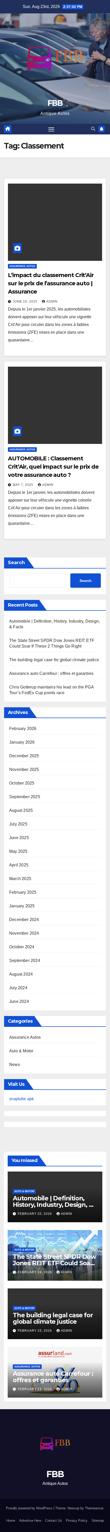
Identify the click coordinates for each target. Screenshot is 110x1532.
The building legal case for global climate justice (54, 660)
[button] (93, 129)
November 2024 (24, 933)
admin (52, 301)
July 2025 (18, 824)
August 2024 (21, 974)
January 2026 (22, 742)
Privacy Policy (76, 1520)
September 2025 (24, 797)
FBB (55, 103)
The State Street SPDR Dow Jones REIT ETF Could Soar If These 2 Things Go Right (54, 1263)
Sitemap (98, 1520)
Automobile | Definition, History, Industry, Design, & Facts (53, 1204)
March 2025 (20, 878)
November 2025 (24, 769)
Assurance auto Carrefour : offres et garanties (51, 673)
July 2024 (18, 988)
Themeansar (94, 1508)
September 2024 (24, 960)
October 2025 (21, 783)
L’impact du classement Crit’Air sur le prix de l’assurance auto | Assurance (51, 283)
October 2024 (21, 947)
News (14, 1064)
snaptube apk (21, 1099)
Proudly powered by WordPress (29, 1508)
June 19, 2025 (25, 301)
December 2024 (24, 919)
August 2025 (21, 810)
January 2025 (22, 906)
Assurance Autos (22, 266)
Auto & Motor (21, 1051)
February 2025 (23, 892)
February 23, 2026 (35, 1330)
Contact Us (53, 1520)
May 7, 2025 (23, 485)
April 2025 (18, 865)
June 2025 (19, 838)
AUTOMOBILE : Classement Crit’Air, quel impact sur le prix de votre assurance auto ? (53, 466)
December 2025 (24, 756)
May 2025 (18, 851)
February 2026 (23, 728)
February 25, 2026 (35, 1214)
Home (10, 1520)
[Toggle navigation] (51, 129)
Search (16, 562)
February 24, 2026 (35, 1272)
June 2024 (19, 1001)
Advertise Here (30, 1520)
